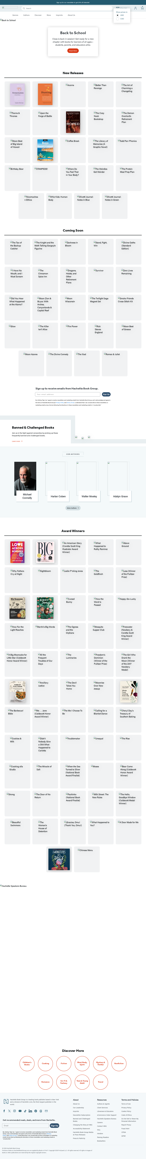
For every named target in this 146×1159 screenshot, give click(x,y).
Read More (73, 51)
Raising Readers (103, 1137)
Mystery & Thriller (100, 1063)
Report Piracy (126, 1125)
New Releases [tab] (73, 73)
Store (49, 15)
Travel (100, 1082)
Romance (45, 1082)
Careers (100, 1122)
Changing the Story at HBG (82, 1125)
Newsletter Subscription (81, 1115)
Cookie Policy (126, 1111)
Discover (38, 15)
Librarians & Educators (105, 1111)
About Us (71, 15)
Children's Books (27, 1063)
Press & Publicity (79, 1138)
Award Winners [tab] (73, 531)
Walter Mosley (89, 496)
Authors (26, 15)
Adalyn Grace (120, 496)
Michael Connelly (27, 496)
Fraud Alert (125, 1128)
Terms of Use (126, 1104)
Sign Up (106, 394)
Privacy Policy (126, 1107)
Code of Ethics (126, 1115)
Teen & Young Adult (82, 1082)
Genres (15, 15)
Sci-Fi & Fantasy (63, 1082)
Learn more (16, 441)
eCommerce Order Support (106, 1115)
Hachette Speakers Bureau (106, 1118)
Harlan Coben (58, 496)
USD (122, 15)
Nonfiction (119, 1063)
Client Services (102, 1107)
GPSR (123, 1136)
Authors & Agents (103, 1104)
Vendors (100, 1133)
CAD (122, 18)
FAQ (98, 1130)
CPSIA (123, 1132)
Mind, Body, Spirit (82, 1063)
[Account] (135, 8)
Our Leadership (78, 1107)
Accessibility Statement (81, 1128)
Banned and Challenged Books (81, 1119)
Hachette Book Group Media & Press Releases (83, 1133)
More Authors (72, 508)
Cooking (45, 1063)
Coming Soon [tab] (73, 230)
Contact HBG (102, 1126)
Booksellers (101, 1141)
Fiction (64, 1063)
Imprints (59, 15)
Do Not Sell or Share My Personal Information (129, 1119)
